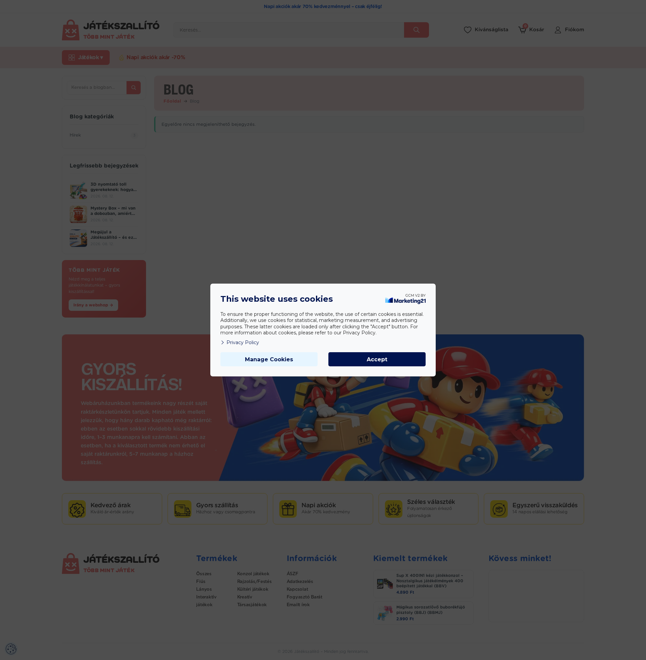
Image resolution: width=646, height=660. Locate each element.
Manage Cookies (269, 359)
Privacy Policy (242, 342)
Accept (377, 359)
